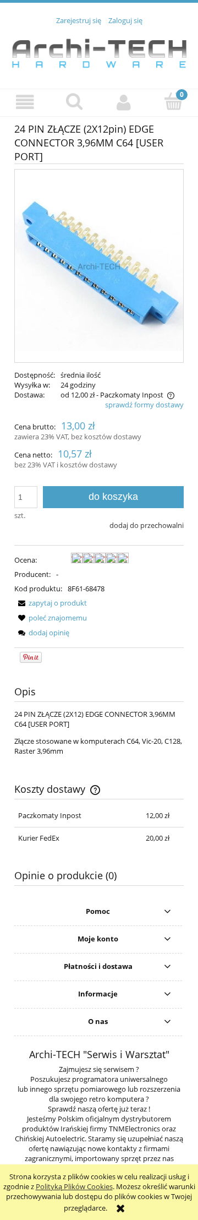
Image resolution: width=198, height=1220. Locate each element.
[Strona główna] (99, 51)
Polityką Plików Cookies (74, 1186)
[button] (25, 102)
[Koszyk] (173, 101)
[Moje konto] (123, 102)
